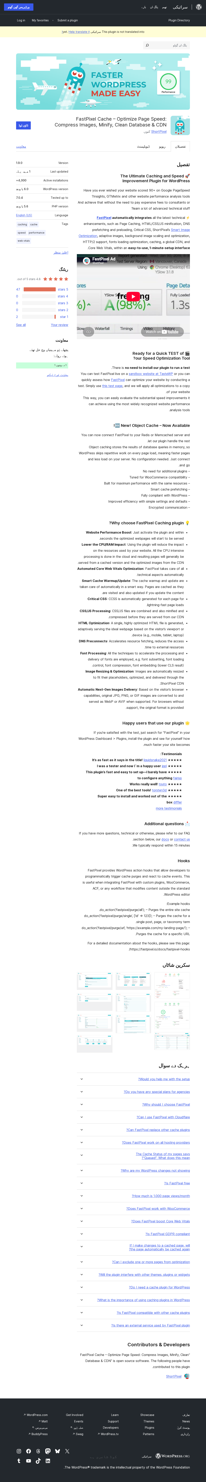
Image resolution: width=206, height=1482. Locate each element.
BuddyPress (38, 1434)
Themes (148, 1421)
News (186, 1421)
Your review (59, 325)
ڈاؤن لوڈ (23, 125)
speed (22, 232)
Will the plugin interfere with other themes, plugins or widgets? (144, 1275)
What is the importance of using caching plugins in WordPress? (143, 1300)
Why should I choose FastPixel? (166, 1104)
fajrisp (177, 778)
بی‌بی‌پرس (40, 1427)
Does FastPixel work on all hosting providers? (156, 1143)
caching (22, 224)
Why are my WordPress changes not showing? (155, 1171)
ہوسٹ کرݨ (183, 1427)
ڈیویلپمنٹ (143, 146)
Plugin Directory (179, 20)
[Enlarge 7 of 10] (107, 978)
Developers (111, 1427)
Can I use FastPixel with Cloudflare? (163, 1117)
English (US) (24, 215)
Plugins (149, 1427)
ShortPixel (159, 131)
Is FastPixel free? (177, 1183)
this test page (112, 386)
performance (36, 232)
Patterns (148, 1434)
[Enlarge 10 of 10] (107, 1040)
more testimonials (169, 808)
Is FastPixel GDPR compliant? (167, 1234)
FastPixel (104, 218)
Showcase (147, 1415)
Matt (43, 1421)
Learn (115, 1415)
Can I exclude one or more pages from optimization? (151, 1262)
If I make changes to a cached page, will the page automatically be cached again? (159, 1247)
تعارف (186, 1415)
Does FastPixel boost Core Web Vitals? (160, 1221)
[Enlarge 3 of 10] (184, 1038)
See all (21, 325)
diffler (177, 802)
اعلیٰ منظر (61, 252)
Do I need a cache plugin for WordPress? (159, 1287)
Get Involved (74, 1415)
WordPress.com (35, 1415)
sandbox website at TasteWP (151, 374)
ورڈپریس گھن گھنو (19, 7)
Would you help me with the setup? (164, 1079)
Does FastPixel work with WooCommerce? (158, 1209)
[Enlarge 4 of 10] (146, 978)
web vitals (24, 240)
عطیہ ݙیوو (76, 1427)
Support (113, 1421)
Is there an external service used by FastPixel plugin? (150, 1325)
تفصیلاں (180, 146)
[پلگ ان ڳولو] (147, 45)
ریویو (162, 146)
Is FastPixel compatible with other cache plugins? (153, 1313)
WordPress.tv (108, 1434)
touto (163, 784)
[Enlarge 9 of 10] (107, 1019)
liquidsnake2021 (155, 760)
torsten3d (159, 790)
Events (78, 1421)
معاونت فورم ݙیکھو (57, 375)
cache (33, 224)
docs (165, 839)
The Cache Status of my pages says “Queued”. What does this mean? (163, 1156)
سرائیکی (146, 1456)
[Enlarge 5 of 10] (146, 999)
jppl (164, 766)
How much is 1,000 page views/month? (161, 1196)
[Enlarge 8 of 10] (107, 999)
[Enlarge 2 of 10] (184, 1007)
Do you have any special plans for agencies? (157, 1092)
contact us (182, 839)
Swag (77, 1434)
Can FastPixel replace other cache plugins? (158, 1130)
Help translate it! (76, 31)
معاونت (21, 146)
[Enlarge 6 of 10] (146, 1020)
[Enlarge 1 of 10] (184, 978)
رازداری (185, 1434)
